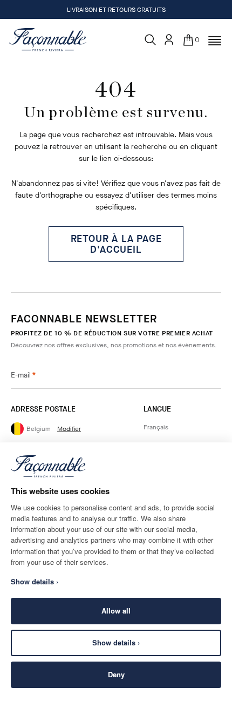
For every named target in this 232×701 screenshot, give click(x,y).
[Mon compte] (168, 39)
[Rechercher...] (150, 39)
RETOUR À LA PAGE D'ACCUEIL (116, 244)
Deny (116, 674)
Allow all (116, 610)
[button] (214, 41)
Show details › (116, 642)
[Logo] (48, 39)
